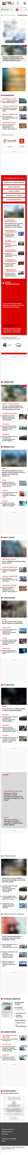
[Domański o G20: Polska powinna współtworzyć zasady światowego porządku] (23, 641)
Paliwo (5, 490)
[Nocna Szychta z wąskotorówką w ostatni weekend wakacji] (14, 696)
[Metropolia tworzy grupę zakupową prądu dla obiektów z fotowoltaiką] (14, 211)
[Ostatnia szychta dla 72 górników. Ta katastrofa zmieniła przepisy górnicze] (23, 427)
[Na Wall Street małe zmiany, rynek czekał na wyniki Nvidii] (14, 609)
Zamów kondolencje (10, 1093)
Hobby (4, 706)
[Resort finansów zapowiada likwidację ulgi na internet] (23, 116)
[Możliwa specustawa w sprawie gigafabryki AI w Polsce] (23, 650)
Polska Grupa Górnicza (11, 404)
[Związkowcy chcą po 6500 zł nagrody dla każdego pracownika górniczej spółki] (23, 416)
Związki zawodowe (9, 413)
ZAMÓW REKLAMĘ (19, 1016)
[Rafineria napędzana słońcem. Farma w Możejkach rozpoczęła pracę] (23, 963)
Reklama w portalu (8, 1129)
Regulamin (5, 1134)
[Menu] (25, 3)
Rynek (4, 619)
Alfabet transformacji (14, 199)
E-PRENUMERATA (21, 1025)
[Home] (8, 3)
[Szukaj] (18, 3)
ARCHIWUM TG (21, 1013)
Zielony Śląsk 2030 (14, 187)
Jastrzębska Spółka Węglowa (9, 1036)
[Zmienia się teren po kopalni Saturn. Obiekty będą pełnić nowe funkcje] (21, 273)
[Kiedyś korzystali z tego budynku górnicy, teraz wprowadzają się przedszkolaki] (21, 263)
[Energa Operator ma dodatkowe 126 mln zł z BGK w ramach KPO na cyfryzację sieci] (23, 483)
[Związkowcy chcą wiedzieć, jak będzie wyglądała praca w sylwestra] (23, 905)
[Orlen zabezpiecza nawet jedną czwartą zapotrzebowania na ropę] (23, 945)
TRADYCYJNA (20, 1023)
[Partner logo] (10, 141)
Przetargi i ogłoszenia (9, 1138)
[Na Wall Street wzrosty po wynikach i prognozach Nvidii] (23, 108)
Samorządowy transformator (14, 182)
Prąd (4, 468)
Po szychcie (6, 1044)
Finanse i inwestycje (10, 106)
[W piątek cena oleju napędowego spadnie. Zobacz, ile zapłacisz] (23, 503)
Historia (5, 715)
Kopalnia (5, 424)
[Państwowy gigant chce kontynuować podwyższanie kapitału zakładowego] (23, 630)
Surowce (5, 434)
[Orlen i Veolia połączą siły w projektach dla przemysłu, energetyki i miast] (23, 493)
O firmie (9, 146)
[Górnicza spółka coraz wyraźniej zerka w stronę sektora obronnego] (23, 897)
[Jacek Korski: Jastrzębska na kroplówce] (23, 1037)
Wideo (6, 817)
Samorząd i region (9, 99)
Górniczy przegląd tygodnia (13, 301)
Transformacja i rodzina (14, 195)
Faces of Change (14, 191)
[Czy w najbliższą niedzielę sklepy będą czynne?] (23, 100)
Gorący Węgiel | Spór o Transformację (11, 325)
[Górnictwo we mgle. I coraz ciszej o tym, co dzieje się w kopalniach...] (23, 1057)
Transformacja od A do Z (13, 791)
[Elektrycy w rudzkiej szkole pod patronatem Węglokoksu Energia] (21, 253)
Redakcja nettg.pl (7, 1131)
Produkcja (6, 627)
